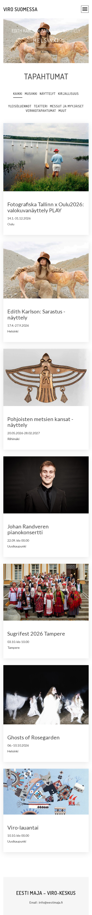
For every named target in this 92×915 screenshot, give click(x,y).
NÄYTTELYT (48, 94)
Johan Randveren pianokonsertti (28, 529)
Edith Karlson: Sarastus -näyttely (36, 314)
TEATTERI (41, 106)
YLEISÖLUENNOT (19, 106)
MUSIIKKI (31, 94)
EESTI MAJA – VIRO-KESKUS (46, 893)
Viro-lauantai (23, 827)
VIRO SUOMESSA (20, 9)
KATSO (46, 52)
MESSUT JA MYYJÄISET (67, 106)
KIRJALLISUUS (68, 94)
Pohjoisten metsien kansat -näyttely (40, 422)
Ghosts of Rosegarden (33, 737)
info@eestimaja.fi (51, 902)
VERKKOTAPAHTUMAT (41, 111)
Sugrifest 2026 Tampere (36, 633)
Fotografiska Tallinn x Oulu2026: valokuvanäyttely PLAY (45, 207)
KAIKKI (17, 94)
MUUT (63, 111)
